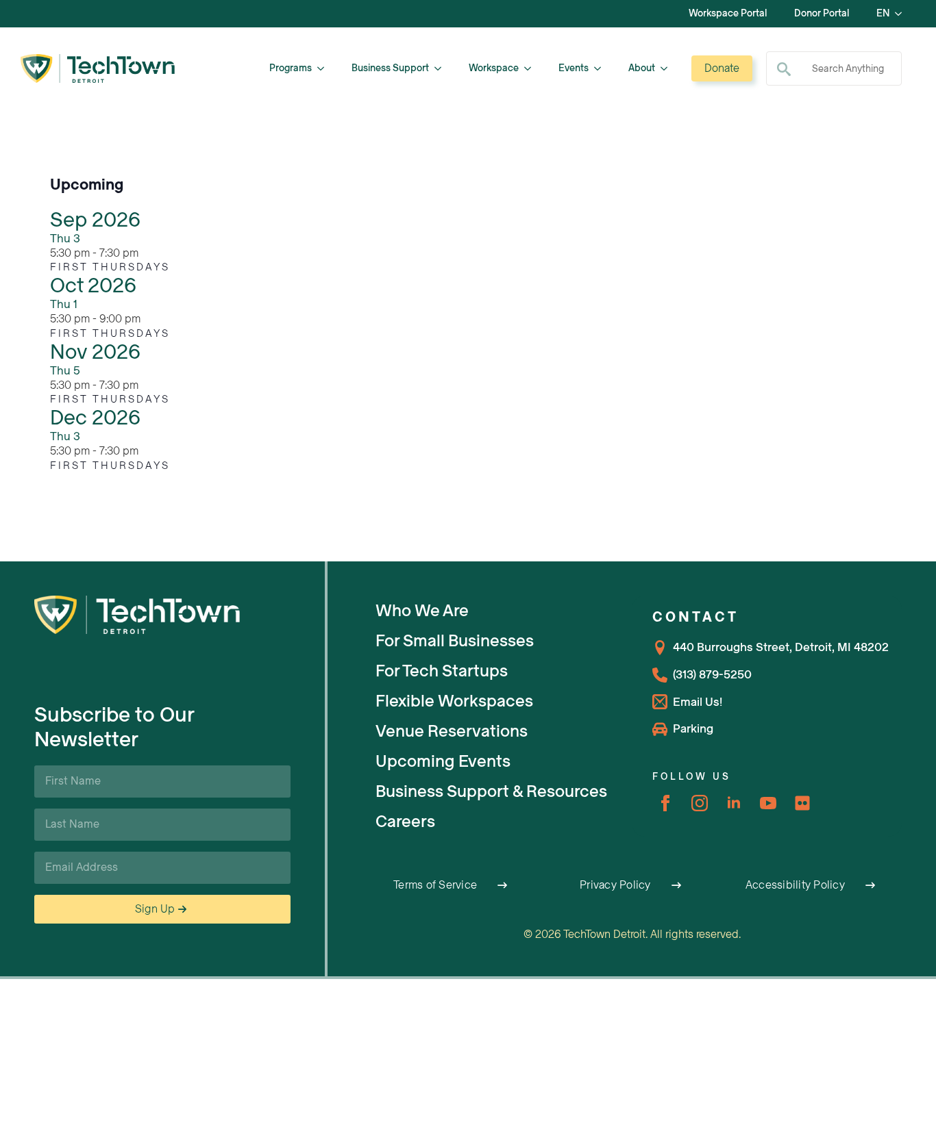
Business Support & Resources (491, 791)
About (641, 68)
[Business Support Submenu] (442, 68)
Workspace (494, 68)
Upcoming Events (442, 761)
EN (882, 13)
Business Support (390, 68)
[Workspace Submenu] (532, 68)
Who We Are (422, 611)
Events (573, 68)
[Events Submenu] (602, 68)
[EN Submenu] (902, 13)
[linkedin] (734, 803)
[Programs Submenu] (325, 68)
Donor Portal (821, 13)
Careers (405, 822)
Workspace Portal (728, 13)
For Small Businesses (454, 641)
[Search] (784, 69)
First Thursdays (110, 267)
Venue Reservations (451, 731)
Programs (290, 68)
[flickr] (802, 803)
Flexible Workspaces (454, 701)
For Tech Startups (441, 671)
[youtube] (768, 803)
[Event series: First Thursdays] (146, 253)
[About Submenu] (668, 68)
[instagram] (700, 803)
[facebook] (665, 803)
